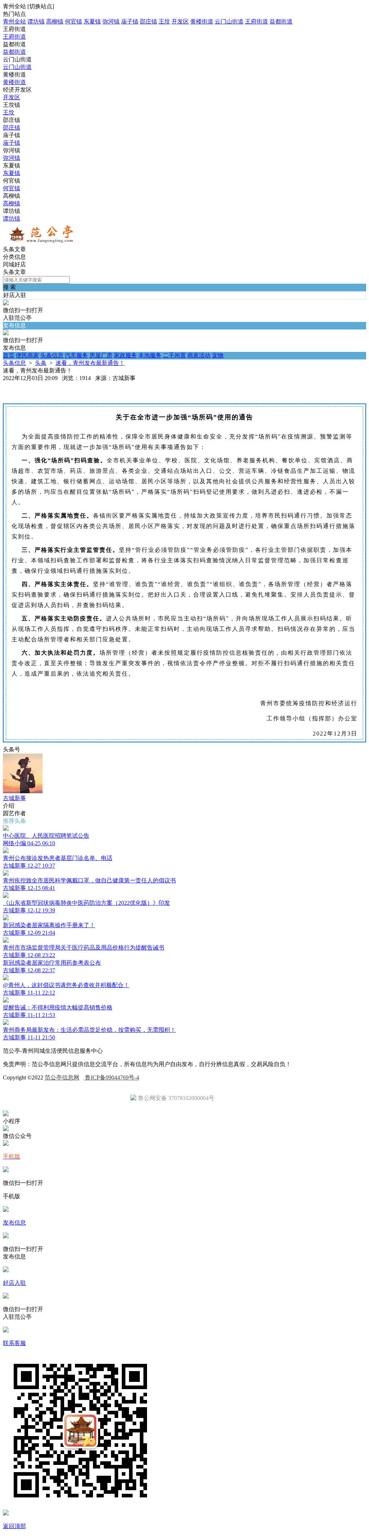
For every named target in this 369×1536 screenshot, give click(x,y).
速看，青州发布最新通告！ (90, 363)
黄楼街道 (201, 21)
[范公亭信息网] (42, 242)
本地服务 (149, 355)
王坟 (164, 21)
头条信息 (51, 355)
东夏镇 (92, 21)
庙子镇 (129, 21)
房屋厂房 (100, 355)
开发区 (180, 21)
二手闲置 (174, 355)
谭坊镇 (36, 21)
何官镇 (73, 21)
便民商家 (27, 355)
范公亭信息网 (62, 1077)
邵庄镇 (148, 21)
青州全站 (14, 21)
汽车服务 (76, 355)
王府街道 (256, 21)
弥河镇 (111, 21)
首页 (8, 355)
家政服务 (125, 355)
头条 (40, 363)
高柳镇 (54, 21)
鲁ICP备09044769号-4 (111, 1077)
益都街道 (281, 21)
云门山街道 (229, 21)
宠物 (217, 355)
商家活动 (198, 355)
